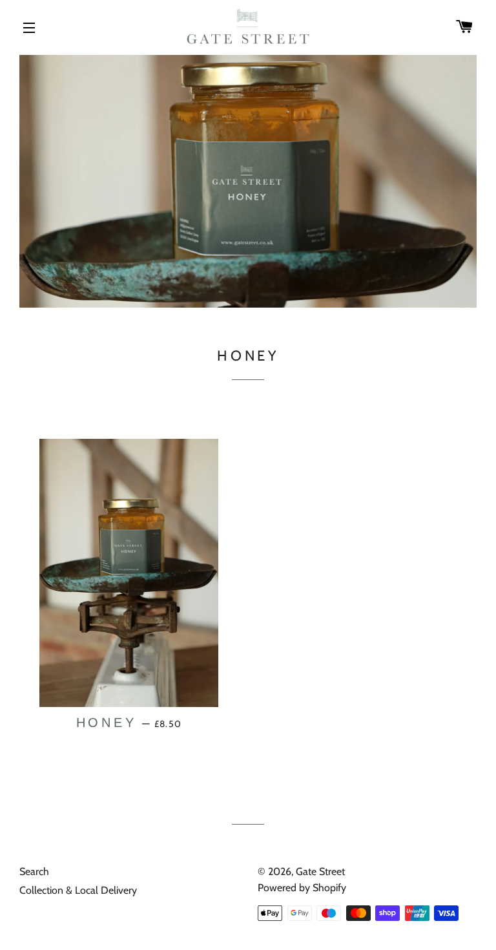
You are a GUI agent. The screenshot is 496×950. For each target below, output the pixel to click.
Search (34, 871)
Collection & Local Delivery (78, 890)
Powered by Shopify (302, 887)
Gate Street (320, 871)
